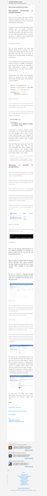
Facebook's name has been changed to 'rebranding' (16, 461)
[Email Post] (9, 418)
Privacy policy (24, 477)
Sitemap (24, 483)
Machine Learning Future (16, 421)
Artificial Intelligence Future (15, 1)
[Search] (39, 2)
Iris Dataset (12, 414)
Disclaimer (24, 479)
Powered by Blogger (24, 488)
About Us (24, 474)
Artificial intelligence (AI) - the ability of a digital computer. (18, 444)
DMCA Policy (24, 484)
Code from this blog (15, 407)
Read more (29, 450)
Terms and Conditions (24, 476)
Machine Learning (14, 420)
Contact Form (24, 480)
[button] (32, 7)
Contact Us (24, 481)
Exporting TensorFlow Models (18, 411)
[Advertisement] (41, 10)
